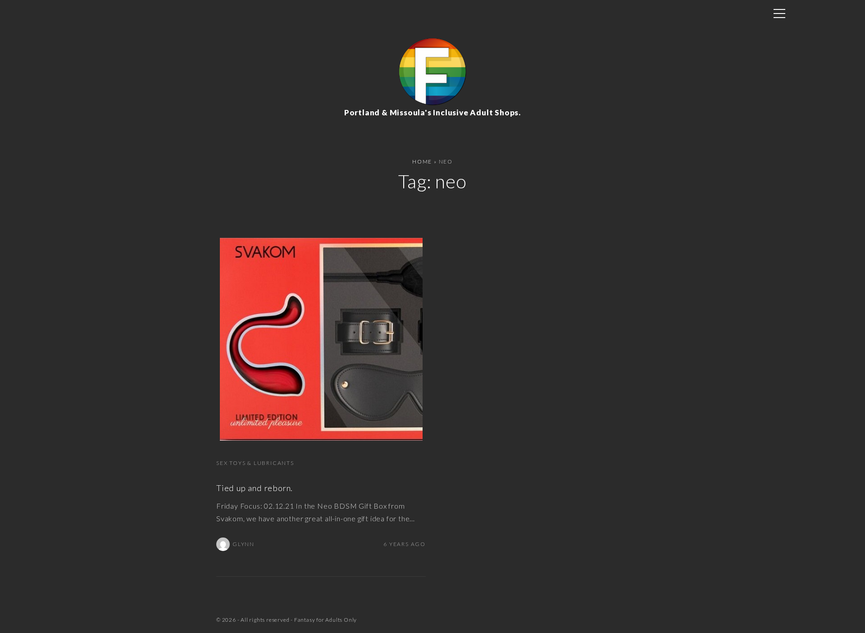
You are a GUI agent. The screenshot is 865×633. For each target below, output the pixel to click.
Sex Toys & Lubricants (255, 463)
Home (422, 161)
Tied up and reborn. (254, 488)
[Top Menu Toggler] (779, 13)
